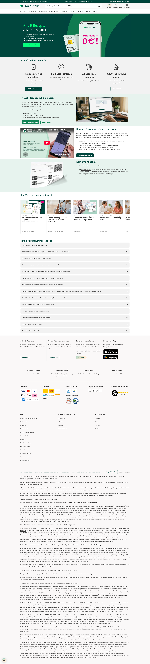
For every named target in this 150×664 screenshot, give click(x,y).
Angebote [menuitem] (34, 11)
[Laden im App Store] (115, 351)
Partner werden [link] (25, 460)
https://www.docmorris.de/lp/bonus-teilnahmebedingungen (83, 545)
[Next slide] (126, 217)
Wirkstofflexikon (62, 429)
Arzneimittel (61, 418)
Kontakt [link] (22, 450)
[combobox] (73, 6)
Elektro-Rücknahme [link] (78, 472)
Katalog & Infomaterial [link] (27, 432)
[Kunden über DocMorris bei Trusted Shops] (120, 393)
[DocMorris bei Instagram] (96, 390)
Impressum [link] (96, 472)
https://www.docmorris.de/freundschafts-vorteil (54, 521)
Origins (97, 422)
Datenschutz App (65, 472)
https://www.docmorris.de (117, 506)
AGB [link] (40, 472)
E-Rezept (23, 425)
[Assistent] (4, 660)
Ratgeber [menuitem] (80, 11)
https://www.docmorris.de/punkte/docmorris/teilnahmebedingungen (74, 574)
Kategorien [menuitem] (23, 11)
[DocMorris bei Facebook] (93, 390)
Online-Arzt (23, 422)
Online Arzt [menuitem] (72, 11)
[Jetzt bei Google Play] (115, 357)
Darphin (97, 425)
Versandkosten (24, 436)
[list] (75, 217)
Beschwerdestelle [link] (25, 443)
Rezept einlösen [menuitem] (92, 11)
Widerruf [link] (46, 472)
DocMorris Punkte (25, 453)
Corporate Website (26, 472)
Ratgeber (60, 425)
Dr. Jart (97, 429)
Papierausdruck (86, 169)
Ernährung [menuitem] (64, 11)
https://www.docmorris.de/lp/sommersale (83, 502)
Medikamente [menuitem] (43, 11)
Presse (36, 472)
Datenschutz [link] (54, 472)
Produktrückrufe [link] (25, 446)
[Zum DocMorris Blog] (89, 390)
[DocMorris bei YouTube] (100, 390)
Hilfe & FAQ (23, 439)
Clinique (97, 418)
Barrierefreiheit (24, 457)
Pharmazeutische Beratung (28, 418)
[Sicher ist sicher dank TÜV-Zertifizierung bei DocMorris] (68, 391)
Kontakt (88, 472)
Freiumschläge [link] (24, 429)
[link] (116, 66)
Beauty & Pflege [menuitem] (54, 11)
